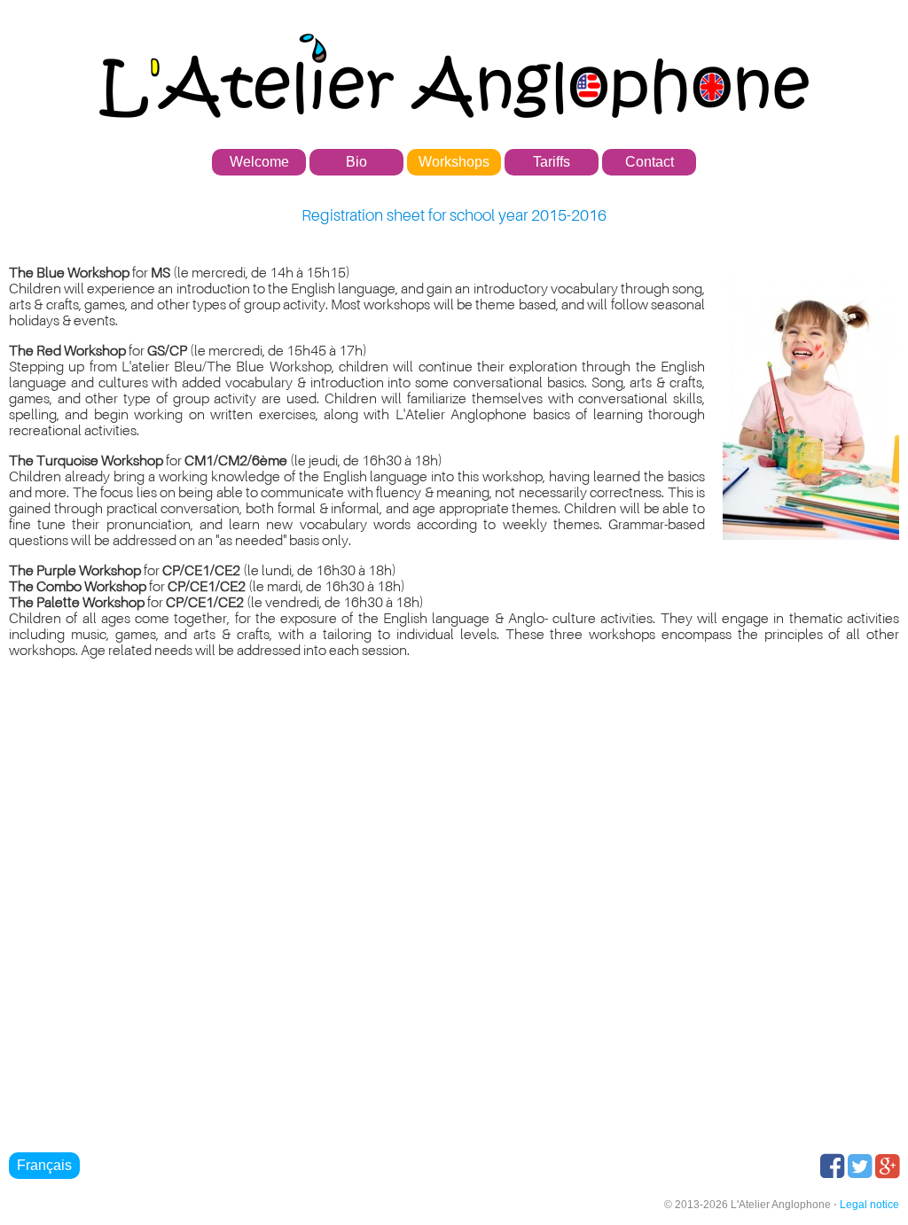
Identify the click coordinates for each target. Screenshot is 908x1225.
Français (44, 1165)
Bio (356, 161)
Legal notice (869, 1204)
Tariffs (551, 161)
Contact (649, 161)
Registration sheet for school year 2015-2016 (454, 215)
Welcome (259, 161)
